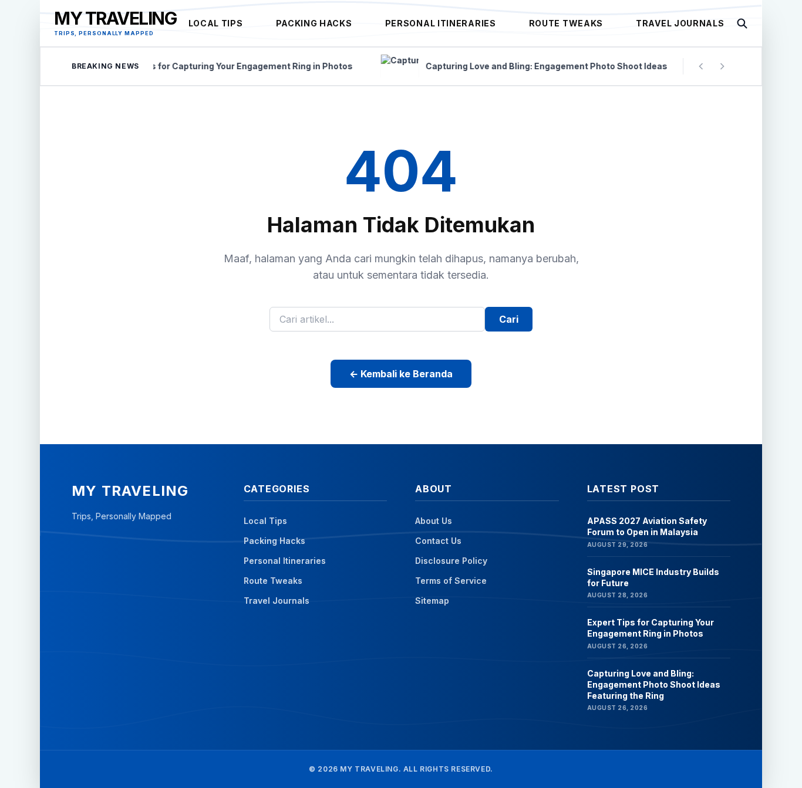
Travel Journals (680, 23)
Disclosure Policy (451, 561)
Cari (508, 319)
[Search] (742, 23)
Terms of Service (451, 581)
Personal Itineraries (440, 23)
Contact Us (438, 541)
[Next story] (722, 66)
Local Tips (215, 23)
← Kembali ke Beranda (401, 374)
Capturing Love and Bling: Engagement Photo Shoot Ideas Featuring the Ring (653, 684)
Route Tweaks (566, 23)
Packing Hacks (314, 23)
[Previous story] (701, 66)
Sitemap (432, 601)
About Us (433, 521)
